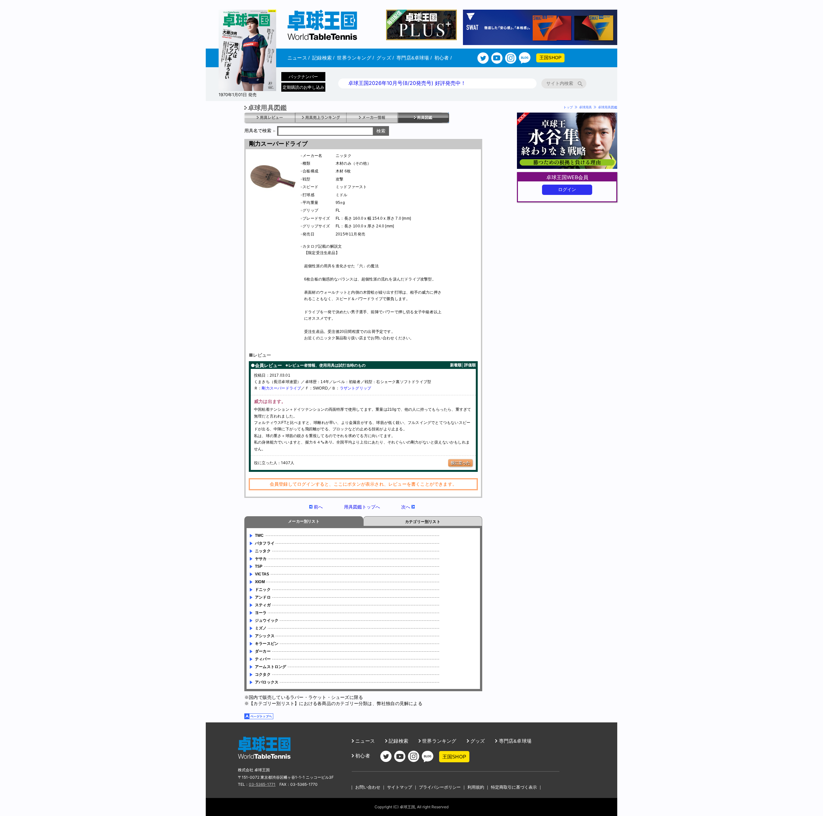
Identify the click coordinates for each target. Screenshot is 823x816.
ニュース (298, 57)
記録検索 (323, 57)
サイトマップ (399, 787)
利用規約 (475, 787)
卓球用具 (585, 107)
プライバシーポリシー (440, 787)
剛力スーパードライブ (281, 388)
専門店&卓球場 (414, 57)
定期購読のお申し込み (303, 87)
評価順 (470, 364)
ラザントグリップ (355, 388)
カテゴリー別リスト (422, 521)
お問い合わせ (367, 787)
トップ (568, 107)
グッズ (385, 57)
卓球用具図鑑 (607, 107)
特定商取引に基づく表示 (514, 787)
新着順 (456, 364)
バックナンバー (303, 76)
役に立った (460, 462)
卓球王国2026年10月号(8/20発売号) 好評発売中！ (407, 83)
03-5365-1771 (262, 784)
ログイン (567, 189)
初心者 (443, 57)
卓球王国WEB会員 (567, 177)
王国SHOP (550, 57)
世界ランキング (355, 57)
